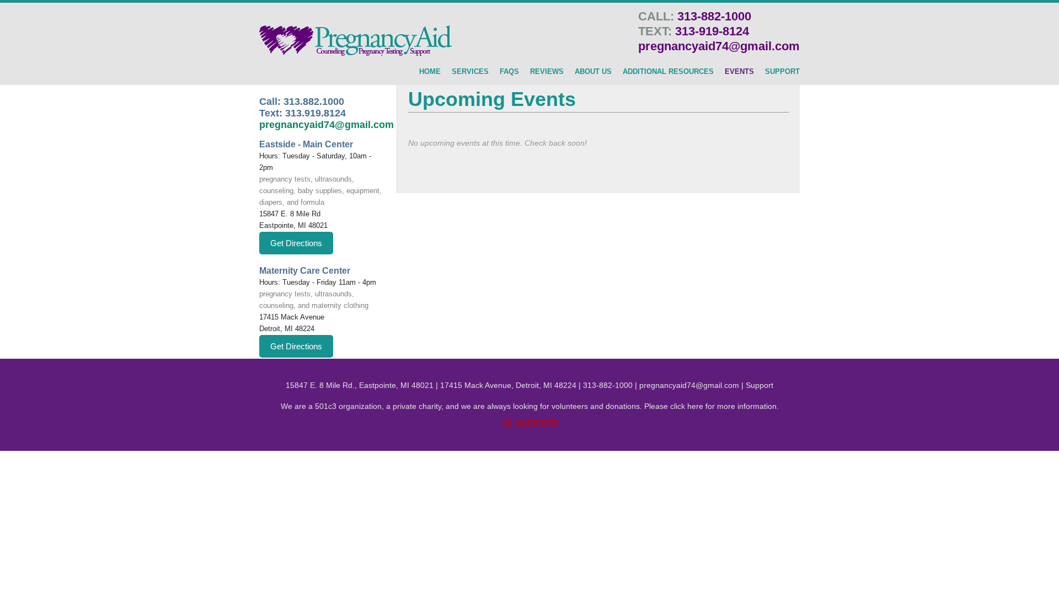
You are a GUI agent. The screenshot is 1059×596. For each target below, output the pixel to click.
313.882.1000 (314, 101)
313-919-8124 (712, 31)
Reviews (547, 71)
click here (686, 406)
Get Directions (296, 243)
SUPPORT (782, 71)
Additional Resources (668, 71)
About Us (593, 71)
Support (759, 385)
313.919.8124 (315, 113)
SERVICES (470, 71)
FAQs (509, 71)
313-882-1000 (714, 16)
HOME (430, 71)
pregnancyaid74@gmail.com (719, 46)
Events (739, 71)
